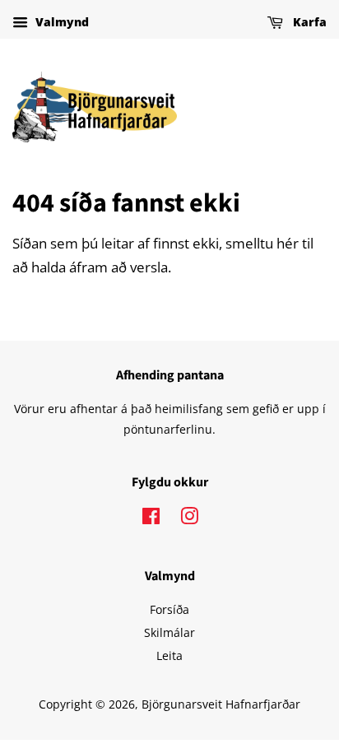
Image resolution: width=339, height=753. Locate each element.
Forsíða (169, 609)
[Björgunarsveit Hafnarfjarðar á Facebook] (151, 519)
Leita (169, 655)
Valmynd (60, 22)
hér (287, 243)
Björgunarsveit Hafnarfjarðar (221, 704)
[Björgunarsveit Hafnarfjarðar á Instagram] (189, 519)
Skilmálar (169, 632)
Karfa (308, 22)
